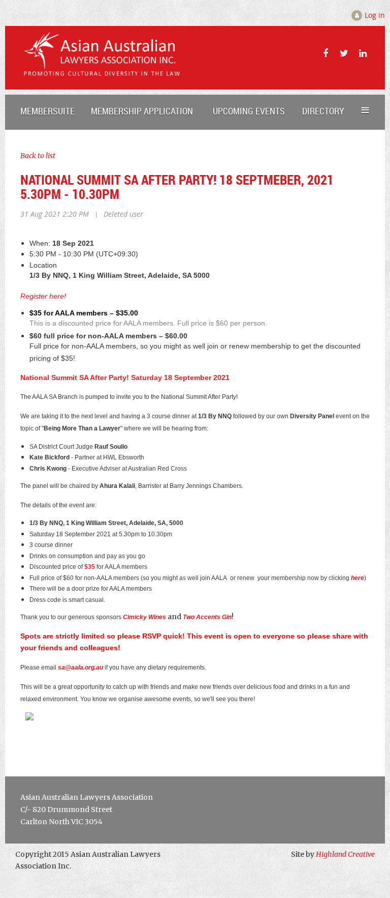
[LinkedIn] (363, 53)
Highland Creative (345, 854)
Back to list (37, 155)
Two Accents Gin (207, 617)
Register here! (43, 296)
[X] (344, 53)
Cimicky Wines (144, 617)
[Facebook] (325, 53)
